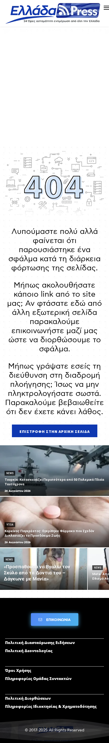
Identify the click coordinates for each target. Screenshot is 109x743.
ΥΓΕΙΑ (9, 524)
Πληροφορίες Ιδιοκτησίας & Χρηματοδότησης (51, 706)
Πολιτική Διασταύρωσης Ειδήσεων (40, 642)
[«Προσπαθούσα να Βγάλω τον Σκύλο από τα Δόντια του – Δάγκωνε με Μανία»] (43, 569)
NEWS (9, 473)
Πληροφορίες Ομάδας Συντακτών (38, 678)
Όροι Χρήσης (18, 670)
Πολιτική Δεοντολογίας (28, 650)
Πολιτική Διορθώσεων (28, 698)
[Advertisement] (54, 88)
